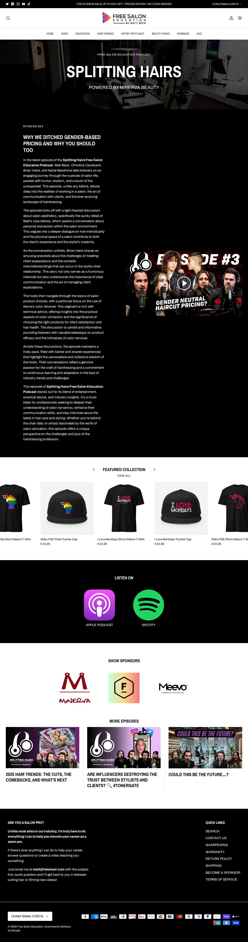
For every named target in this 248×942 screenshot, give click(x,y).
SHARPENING (217, 845)
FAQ (199, 34)
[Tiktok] (29, 4)
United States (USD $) (225, 4)
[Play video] (184, 283)
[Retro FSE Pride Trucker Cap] (67, 508)
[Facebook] (12, 4)
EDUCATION (83, 34)
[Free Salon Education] (124, 18)
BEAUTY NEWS (161, 34)
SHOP (64, 34)
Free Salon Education (30, 926)
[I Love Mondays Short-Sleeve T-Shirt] (124, 508)
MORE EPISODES (124, 721)
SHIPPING (214, 866)
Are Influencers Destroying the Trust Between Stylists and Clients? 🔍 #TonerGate (122, 779)
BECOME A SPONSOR (223, 873)
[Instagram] (18, 4)
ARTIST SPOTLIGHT (132, 34)
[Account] (230, 18)
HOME (50, 34)
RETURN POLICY (219, 859)
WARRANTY (215, 852)
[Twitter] (7, 4)
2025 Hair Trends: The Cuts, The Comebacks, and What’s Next (38, 777)
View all (123, 475)
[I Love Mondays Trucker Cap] (181, 508)
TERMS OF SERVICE (221, 879)
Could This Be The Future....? (199, 774)
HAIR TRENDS (105, 34)
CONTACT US (216, 838)
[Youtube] (23, 4)
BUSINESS (183, 34)
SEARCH (213, 831)
